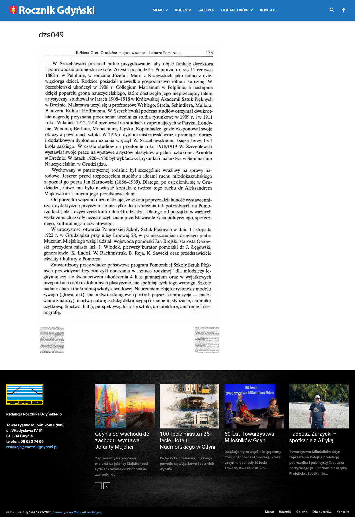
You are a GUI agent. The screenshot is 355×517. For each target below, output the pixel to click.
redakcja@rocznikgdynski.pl (31, 447)
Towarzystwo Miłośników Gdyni (77, 512)
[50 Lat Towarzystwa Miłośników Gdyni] (254, 406)
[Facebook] (343, 10)
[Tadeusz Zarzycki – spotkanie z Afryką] (319, 406)
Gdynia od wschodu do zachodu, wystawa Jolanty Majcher (122, 440)
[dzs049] (129, 321)
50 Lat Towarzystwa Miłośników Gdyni (249, 437)
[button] (332, 10)
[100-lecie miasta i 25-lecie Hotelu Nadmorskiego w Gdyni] (189, 406)
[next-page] (106, 485)
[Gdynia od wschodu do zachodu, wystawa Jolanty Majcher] (125, 406)
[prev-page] (98, 485)
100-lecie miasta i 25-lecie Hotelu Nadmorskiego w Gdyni (187, 440)
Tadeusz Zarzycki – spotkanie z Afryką (312, 437)
